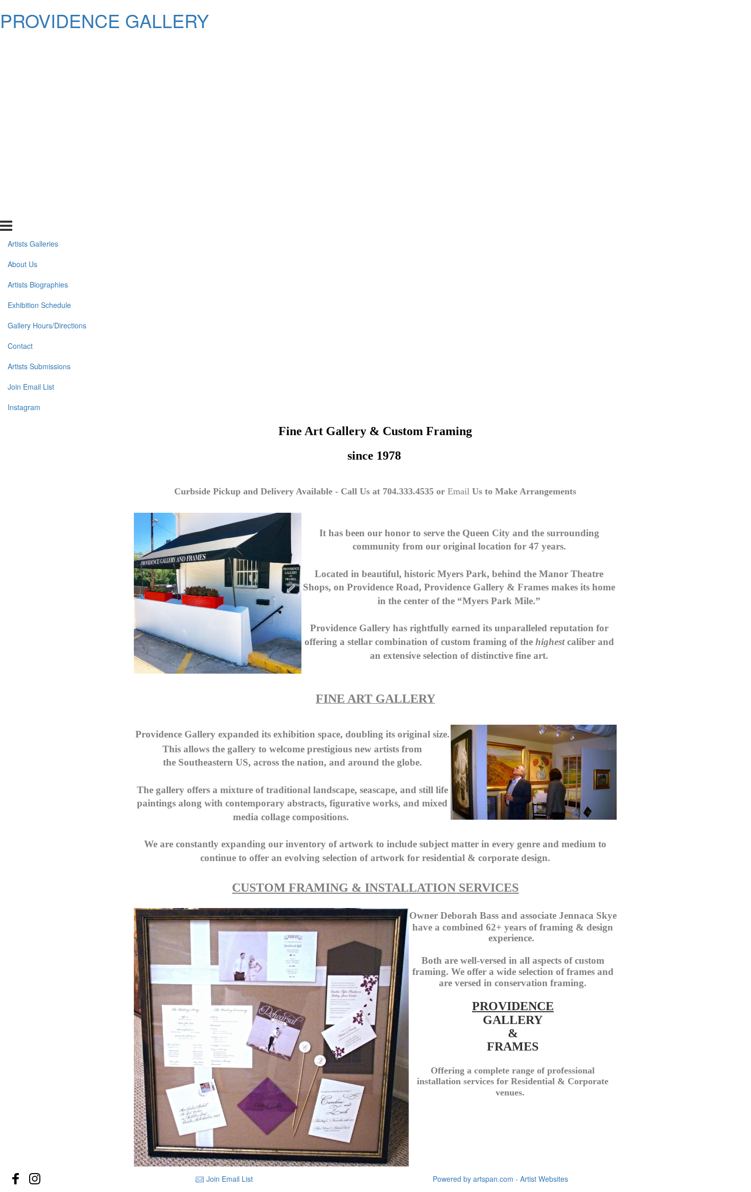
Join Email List (31, 188)
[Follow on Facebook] (16, 1179)
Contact (20, 148)
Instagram (24, 209)
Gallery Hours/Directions (47, 128)
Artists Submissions (39, 168)
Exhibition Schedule (39, 107)
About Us (22, 66)
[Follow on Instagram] (35, 1179)
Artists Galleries (33, 46)
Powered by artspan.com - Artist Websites (500, 1179)
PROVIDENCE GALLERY (104, 20)
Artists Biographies (38, 87)
